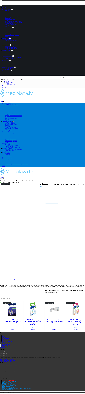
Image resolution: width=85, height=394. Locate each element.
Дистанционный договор (7, 341)
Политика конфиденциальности (6, 359)
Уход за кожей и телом (6, 143)
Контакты (4, 336)
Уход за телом (7, 144)
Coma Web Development (22, 392)
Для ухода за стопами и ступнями (11, 145)
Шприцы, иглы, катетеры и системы (12, 114)
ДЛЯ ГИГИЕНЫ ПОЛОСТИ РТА (9, 385)
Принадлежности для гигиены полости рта (13, 149)
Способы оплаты (5, 338)
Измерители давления (9, 122)
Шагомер (6, 129)
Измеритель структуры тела (10, 127)
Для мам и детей (5, 131)
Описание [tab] (6, 279)
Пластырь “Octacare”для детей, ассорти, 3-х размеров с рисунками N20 (12, 321)
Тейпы (6, 120)
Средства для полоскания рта (10, 150)
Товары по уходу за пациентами (11, 108)
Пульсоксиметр (8, 126)
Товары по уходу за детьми (10, 135)
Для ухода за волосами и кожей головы (12, 147)
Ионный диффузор (8, 130)
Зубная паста (7, 151)
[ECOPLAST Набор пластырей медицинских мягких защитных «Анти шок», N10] (75, 309)
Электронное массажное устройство (12, 128)
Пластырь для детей (8, 136)
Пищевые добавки (6, 137)
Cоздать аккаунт (9, 82)
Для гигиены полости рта (7, 148)
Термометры (7, 111)
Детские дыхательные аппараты (11, 124)
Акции (3, 166)
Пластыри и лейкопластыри (9, 180)
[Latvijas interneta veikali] (5, 344)
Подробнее (12, 329)
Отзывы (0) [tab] (12, 279)
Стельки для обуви (8, 160)
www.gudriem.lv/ (3, 346)
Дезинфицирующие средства (10, 107)
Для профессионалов (6, 161)
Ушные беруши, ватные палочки (11, 118)
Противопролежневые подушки (11, 117)
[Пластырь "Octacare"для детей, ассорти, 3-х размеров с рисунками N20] (12, 309)
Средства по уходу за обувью (8, 158)
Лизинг (3, 342)
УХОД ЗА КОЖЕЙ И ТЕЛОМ (8, 384)
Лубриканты (7, 154)
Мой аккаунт (6, 81)
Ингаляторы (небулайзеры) (10, 123)
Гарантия (4, 337)
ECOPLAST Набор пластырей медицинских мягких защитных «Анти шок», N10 (75, 322)
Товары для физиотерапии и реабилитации (13, 116)
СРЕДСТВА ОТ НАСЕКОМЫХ (9, 387)
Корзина (8, 83)
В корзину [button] (33, 329)
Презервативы (7, 153)
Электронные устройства (7, 121)
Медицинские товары (6, 103)
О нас (3, 335)
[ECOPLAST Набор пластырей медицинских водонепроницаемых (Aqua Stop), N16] (33, 309)
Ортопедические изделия (10, 106)
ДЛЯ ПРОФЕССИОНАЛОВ (8, 389)
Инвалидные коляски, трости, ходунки (12, 109)
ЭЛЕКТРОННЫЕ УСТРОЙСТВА (9, 381)
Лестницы (7, 119)
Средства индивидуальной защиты (11, 105)
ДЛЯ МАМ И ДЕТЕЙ (6, 382)
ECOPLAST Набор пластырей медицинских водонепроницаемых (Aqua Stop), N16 (33, 322)
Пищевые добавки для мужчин (11, 141)
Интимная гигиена (8, 155)
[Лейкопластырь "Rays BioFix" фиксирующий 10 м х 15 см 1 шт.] (54, 309)
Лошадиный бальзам (9, 146)
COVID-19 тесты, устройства (10, 104)
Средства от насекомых (7, 157)
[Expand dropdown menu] (13, 121)
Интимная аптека (5, 152)
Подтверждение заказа (10, 84)
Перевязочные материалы (10, 112)
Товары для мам (8, 132)
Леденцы (6, 142)
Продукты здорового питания (10, 139)
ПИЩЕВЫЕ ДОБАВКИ (7, 383)
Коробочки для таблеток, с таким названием (13, 115)
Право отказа (5, 340)
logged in (51, 292)
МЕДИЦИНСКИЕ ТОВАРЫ (8, 380)
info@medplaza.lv (3, 351)
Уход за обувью (8, 159)
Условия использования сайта (6, 361)
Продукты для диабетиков (10, 110)
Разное (3, 165)
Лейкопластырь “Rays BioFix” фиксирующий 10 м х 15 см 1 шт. (54, 321)
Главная (1, 180)
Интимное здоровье (8, 156)
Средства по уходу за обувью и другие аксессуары (16, 388)
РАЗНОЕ (4, 390)
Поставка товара (5, 339)
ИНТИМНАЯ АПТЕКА (7, 386)
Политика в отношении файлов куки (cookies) (9, 360)
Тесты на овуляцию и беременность (12, 133)
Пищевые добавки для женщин (11, 140)
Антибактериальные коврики (10, 162)
